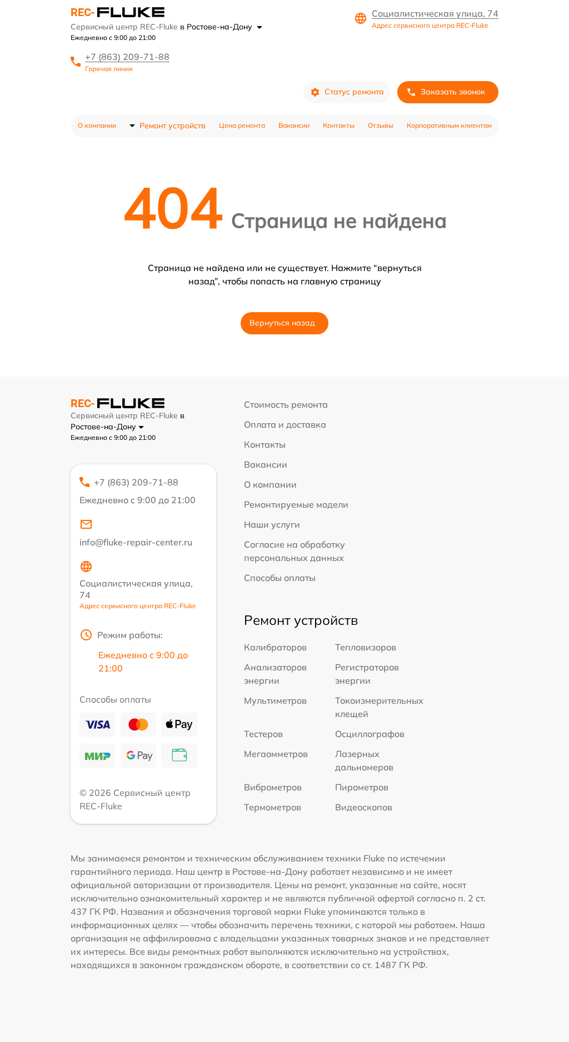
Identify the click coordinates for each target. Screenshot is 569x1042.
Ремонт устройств (172, 126)
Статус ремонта (354, 92)
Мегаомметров (276, 753)
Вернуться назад (282, 323)
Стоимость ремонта (286, 404)
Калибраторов (275, 647)
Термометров (272, 807)
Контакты (339, 125)
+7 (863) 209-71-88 (127, 56)
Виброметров (273, 787)
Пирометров (361, 787)
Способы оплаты (280, 577)
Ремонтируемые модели (296, 504)
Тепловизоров (365, 647)
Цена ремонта (242, 125)
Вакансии (294, 125)
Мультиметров (275, 700)
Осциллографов (370, 733)
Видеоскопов (363, 807)
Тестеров (263, 733)
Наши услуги (272, 524)
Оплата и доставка (285, 424)
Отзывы (380, 125)
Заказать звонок (453, 92)
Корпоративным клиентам (449, 125)
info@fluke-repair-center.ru (135, 542)
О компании (97, 125)
